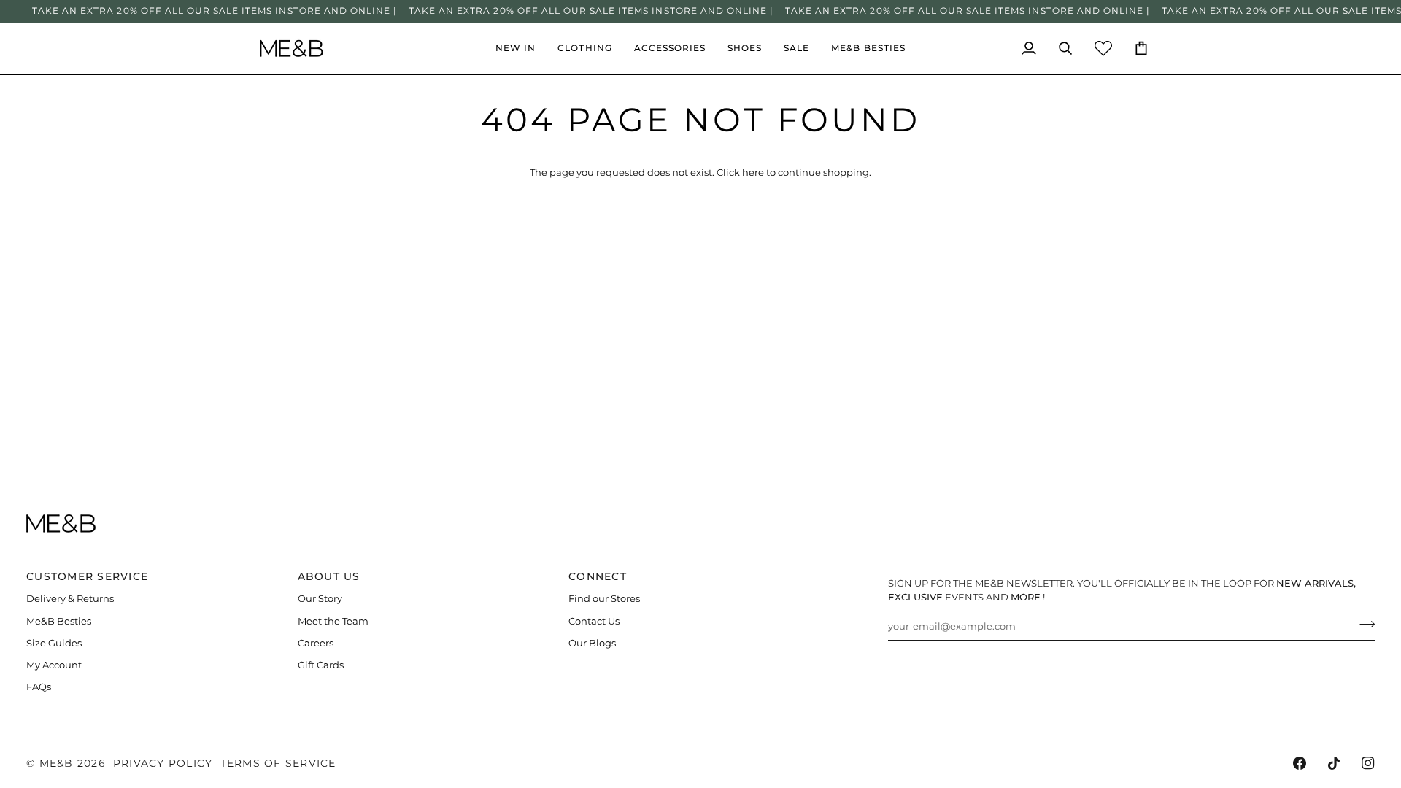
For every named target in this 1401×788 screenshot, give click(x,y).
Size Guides (54, 643)
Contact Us (594, 621)
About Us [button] (329, 576)
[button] (584, 48)
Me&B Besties (58, 621)
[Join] (1363, 624)
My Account (54, 665)
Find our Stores (604, 598)
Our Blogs (592, 643)
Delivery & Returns (70, 598)
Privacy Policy (163, 763)
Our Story (320, 598)
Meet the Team (333, 621)
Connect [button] (597, 576)
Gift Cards (321, 665)
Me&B (56, 763)
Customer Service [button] (87, 576)
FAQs (38, 686)
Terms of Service (278, 763)
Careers (315, 643)
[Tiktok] (1334, 763)
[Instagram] (1368, 763)
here (753, 172)
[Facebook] (1299, 763)
